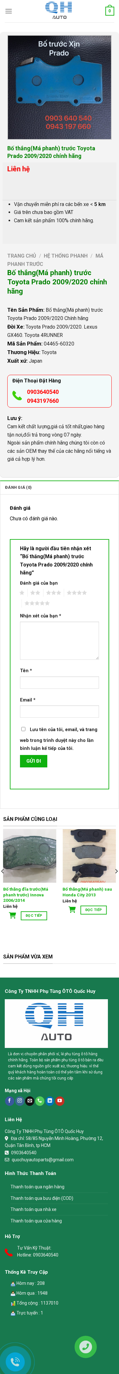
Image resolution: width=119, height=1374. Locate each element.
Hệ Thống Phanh (66, 256)
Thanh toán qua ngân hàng (37, 1186)
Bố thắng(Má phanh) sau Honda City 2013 (87, 891)
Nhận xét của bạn (40, 616)
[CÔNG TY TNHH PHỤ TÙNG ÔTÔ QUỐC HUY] (59, 11)
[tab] (59, 487)
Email (28, 700)
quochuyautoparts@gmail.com (43, 1159)
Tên (26, 670)
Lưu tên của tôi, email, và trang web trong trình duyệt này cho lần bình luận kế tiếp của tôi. (58, 739)
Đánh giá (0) (18, 487)
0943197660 (43, 400)
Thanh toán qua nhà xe (33, 1209)
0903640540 (43, 391)
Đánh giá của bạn (39, 583)
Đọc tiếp (34, 916)
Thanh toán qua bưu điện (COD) (41, 1198)
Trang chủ (21, 256)
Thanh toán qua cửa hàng (36, 1220)
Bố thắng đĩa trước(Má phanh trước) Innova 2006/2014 (25, 894)
